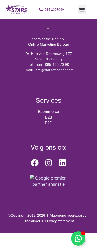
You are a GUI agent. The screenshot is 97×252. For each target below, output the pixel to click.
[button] (82, 9)
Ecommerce (48, 111)
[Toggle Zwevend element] (78, 238)
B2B (48, 117)
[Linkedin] (63, 163)
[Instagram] (49, 163)
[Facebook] (35, 163)
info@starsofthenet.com (54, 70)
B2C (48, 123)
